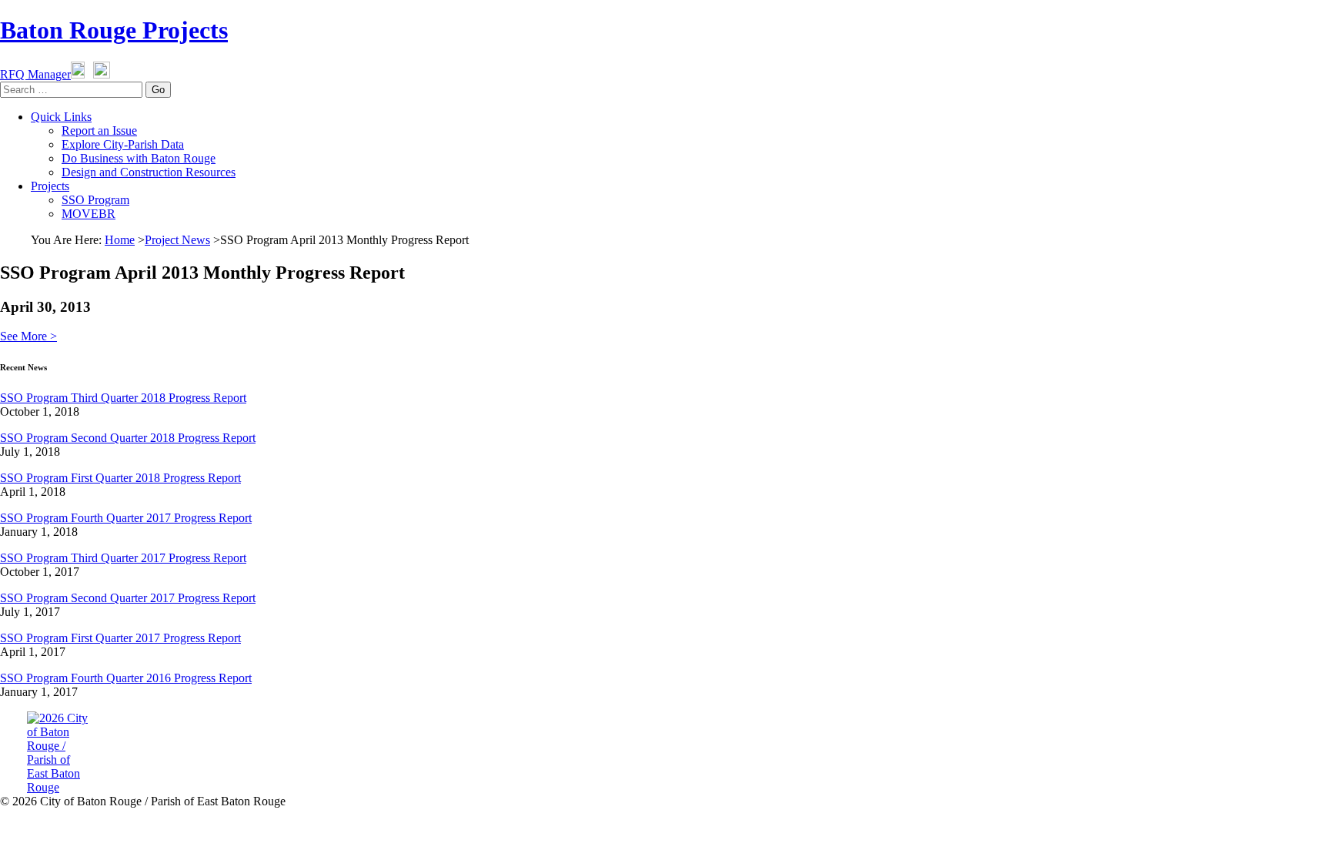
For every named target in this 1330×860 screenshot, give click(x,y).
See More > (28, 336)
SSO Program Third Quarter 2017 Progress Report (123, 557)
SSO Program (95, 199)
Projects (50, 185)
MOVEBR (88, 213)
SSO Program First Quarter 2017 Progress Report (120, 637)
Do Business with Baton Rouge (139, 158)
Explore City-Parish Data (123, 144)
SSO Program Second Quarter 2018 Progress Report (128, 437)
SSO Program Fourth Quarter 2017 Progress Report (126, 517)
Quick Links (61, 116)
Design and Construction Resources (149, 172)
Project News (177, 239)
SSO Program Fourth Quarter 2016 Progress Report (126, 677)
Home (120, 239)
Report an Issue (99, 130)
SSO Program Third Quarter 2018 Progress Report (123, 397)
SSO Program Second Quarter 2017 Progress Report (128, 597)
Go (158, 89)
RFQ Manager (35, 74)
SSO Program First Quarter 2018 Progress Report (120, 477)
